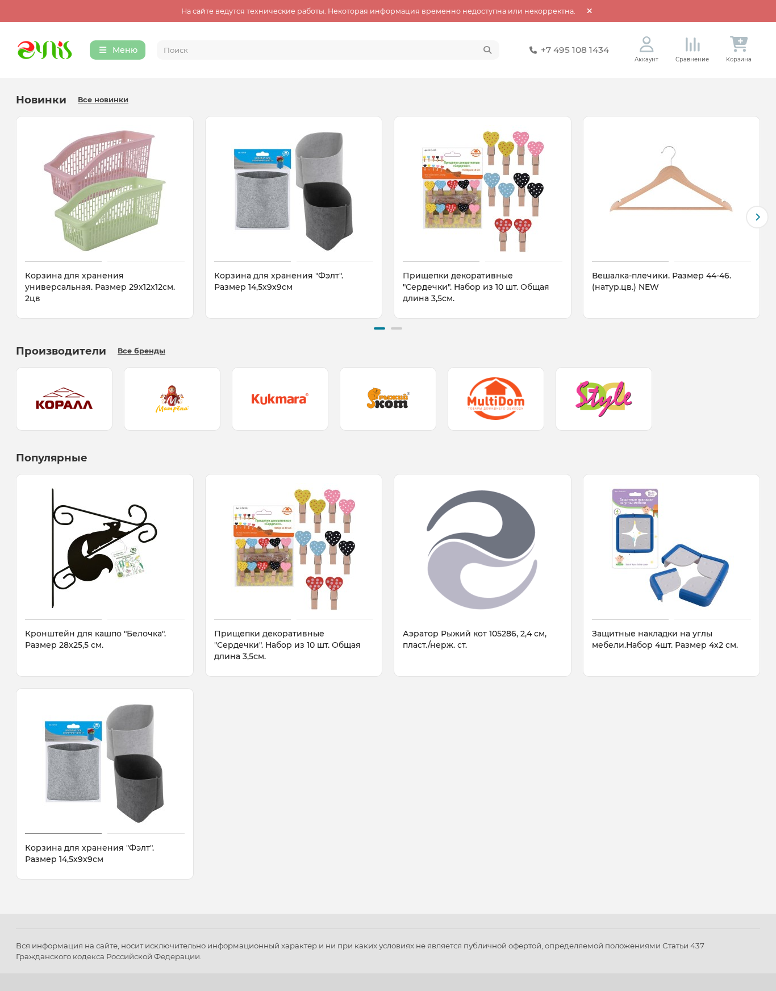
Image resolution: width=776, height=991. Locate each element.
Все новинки (103, 99)
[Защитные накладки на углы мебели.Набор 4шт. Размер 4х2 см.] (672, 548)
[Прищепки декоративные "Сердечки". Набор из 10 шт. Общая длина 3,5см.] (482, 190)
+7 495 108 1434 (575, 49)
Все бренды (141, 351)
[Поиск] (487, 50)
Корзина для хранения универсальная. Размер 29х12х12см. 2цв (100, 286)
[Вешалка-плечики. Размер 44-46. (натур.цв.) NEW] (672, 190)
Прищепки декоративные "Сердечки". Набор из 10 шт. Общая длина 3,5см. (476, 286)
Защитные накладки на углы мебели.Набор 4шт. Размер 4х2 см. (665, 639)
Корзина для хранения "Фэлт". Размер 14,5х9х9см (278, 281)
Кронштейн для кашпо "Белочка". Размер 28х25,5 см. (95, 639)
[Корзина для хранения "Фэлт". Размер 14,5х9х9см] (294, 190)
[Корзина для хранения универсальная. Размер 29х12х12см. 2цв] (105, 190)
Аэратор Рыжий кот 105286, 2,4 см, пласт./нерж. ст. (474, 639)
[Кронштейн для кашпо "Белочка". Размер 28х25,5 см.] (105, 548)
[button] (18, 217)
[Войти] (647, 44)
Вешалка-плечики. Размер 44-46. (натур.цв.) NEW (661, 281)
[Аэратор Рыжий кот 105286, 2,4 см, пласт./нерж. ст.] (482, 548)
